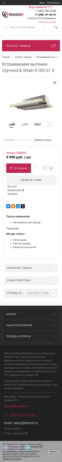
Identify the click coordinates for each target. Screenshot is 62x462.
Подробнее (12, 228)
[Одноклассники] (13, 206)
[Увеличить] (31, 102)
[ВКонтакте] (8, 206)
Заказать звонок (47, 22)
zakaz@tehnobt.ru (25, 423)
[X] (23, 206)
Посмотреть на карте (16, 406)
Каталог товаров (18, 45)
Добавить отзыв (38, 292)
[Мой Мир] (18, 206)
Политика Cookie (12, 458)
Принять (53, 451)
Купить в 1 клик (31, 180)
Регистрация (53, 2)
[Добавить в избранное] (55, 83)
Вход (42, 2)
